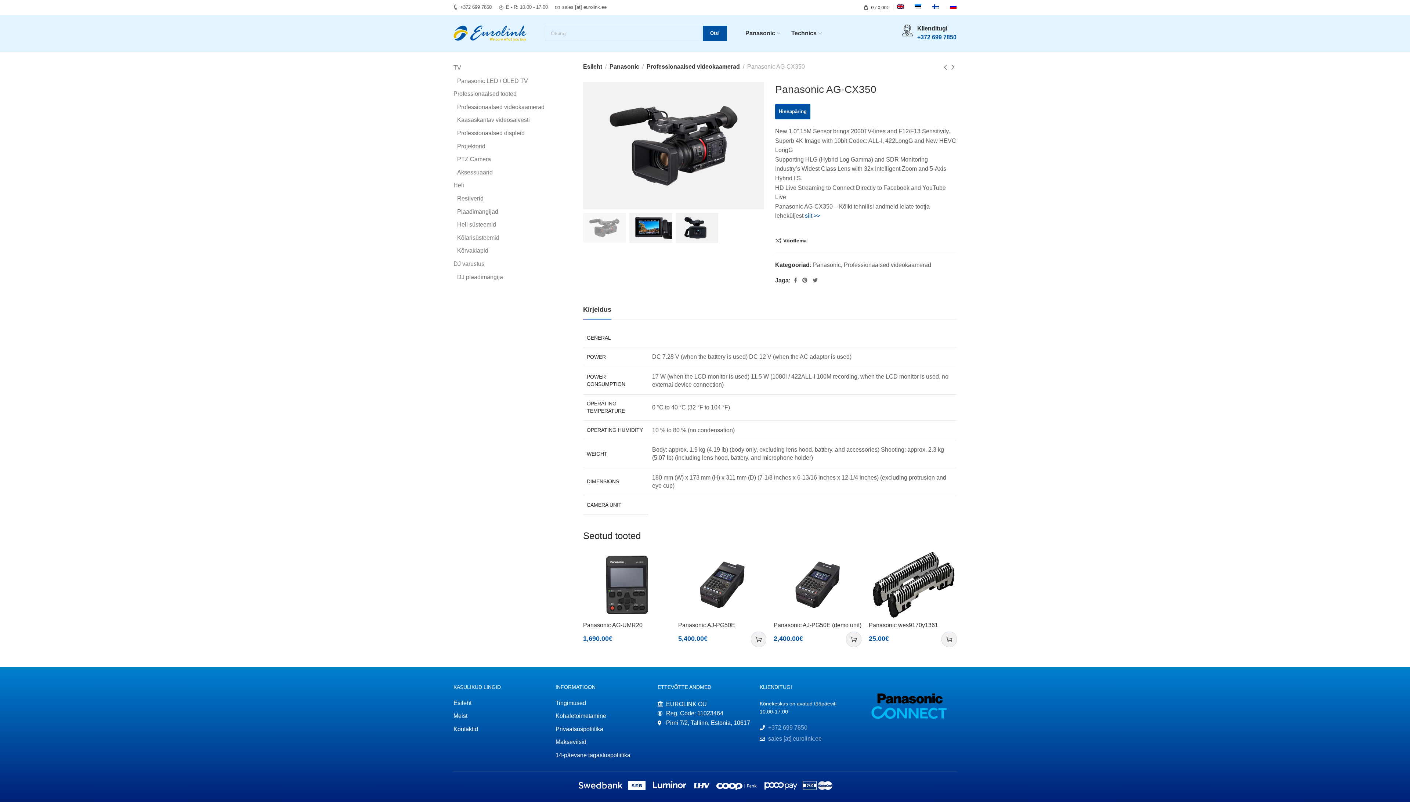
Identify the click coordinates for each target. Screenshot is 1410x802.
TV (457, 68)
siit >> (812, 216)
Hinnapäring (793, 111)
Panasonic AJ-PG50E (706, 625)
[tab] (597, 309)
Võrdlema (795, 240)
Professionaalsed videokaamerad (693, 67)
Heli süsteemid (476, 224)
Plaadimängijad (477, 212)
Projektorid (471, 146)
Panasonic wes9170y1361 (903, 625)
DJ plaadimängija (480, 277)
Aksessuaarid (475, 172)
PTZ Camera (474, 159)
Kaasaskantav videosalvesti (493, 120)
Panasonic (624, 67)
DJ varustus (468, 264)
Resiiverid (470, 198)
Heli (458, 185)
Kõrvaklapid (472, 251)
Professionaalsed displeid (491, 133)
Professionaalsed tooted (485, 94)
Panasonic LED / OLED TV (492, 81)
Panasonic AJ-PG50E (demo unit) (817, 625)
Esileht (592, 67)
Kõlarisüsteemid (478, 238)
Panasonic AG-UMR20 (613, 625)
